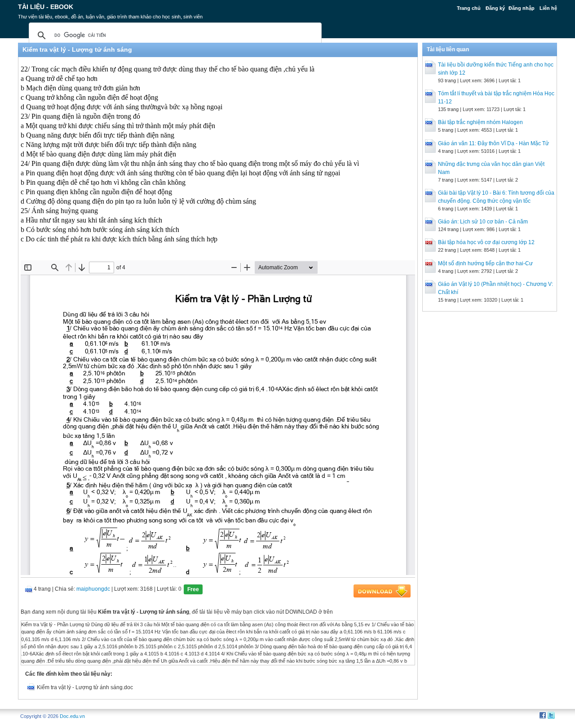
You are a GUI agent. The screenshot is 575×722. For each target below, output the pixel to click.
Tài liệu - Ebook (45, 6)
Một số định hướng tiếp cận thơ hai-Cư (485, 263)
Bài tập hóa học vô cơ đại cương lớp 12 (486, 242)
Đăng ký (495, 8)
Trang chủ (469, 8)
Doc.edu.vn (72, 716)
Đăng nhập (522, 8)
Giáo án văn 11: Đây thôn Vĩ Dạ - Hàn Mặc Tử (493, 143)
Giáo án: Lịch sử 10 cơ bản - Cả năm (483, 221)
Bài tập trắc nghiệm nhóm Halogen (480, 122)
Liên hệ (548, 8)
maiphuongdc (93, 589)
